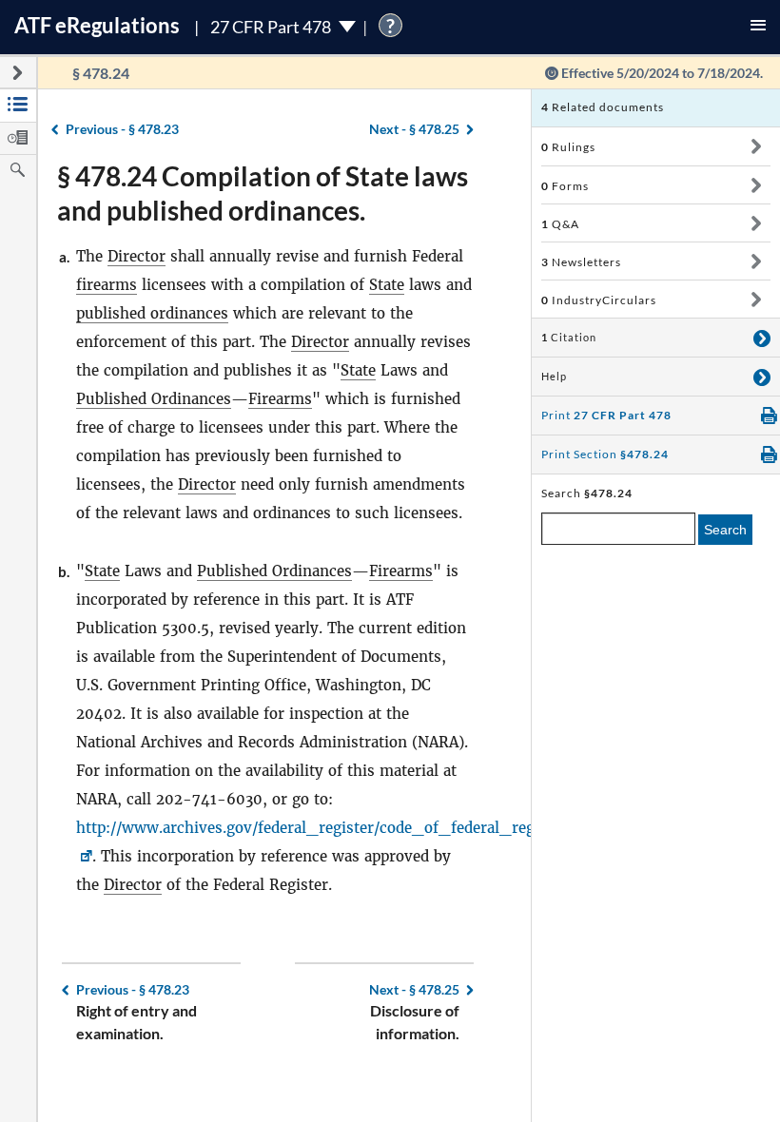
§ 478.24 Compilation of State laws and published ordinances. (262, 193)
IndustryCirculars (598, 300)
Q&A (560, 224)
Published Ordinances (153, 399)
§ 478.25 (414, 129)
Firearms (280, 399)
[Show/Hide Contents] (756, 146)
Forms (565, 186)
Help (554, 376)
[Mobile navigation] (758, 27)
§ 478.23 (122, 129)
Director (136, 256)
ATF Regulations (97, 25)
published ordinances (152, 313)
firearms (106, 285)
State (386, 285)
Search (725, 529)
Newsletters (581, 262)
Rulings (568, 147)
